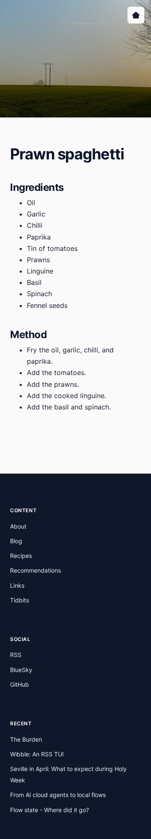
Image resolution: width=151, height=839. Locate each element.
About (18, 526)
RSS (15, 654)
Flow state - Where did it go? (49, 809)
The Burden (26, 739)
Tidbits (19, 600)
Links (17, 585)
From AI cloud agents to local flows (58, 794)
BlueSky (21, 669)
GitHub (19, 684)
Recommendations (35, 570)
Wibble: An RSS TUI (37, 754)
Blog (16, 541)
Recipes (21, 555)
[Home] (136, 15)
